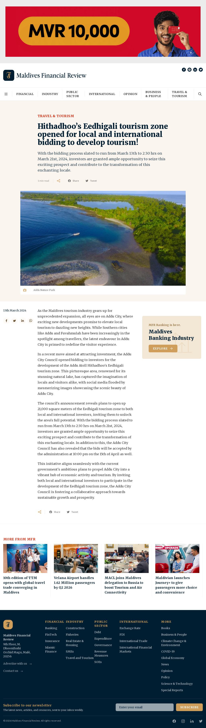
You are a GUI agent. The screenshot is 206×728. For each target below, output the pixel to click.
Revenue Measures (101, 653)
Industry (50, 94)
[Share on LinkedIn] (22, 320)
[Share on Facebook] (6, 320)
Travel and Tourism (80, 658)
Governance (103, 645)
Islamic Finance (51, 649)
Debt (97, 632)
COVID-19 (168, 651)
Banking (51, 628)
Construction (75, 628)
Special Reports (172, 690)
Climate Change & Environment (173, 643)
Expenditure (103, 638)
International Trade (133, 641)
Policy (165, 677)
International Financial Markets (135, 649)
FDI (122, 634)
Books (165, 628)
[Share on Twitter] (14, 320)
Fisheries (72, 634)
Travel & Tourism (179, 94)
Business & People (153, 94)
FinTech (51, 634)
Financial (25, 94)
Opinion (130, 94)
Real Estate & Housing (75, 643)
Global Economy (172, 658)
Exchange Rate (129, 628)
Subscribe (189, 707)
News (165, 664)
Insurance (52, 641)
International (102, 94)
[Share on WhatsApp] (30, 320)
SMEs (70, 651)
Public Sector (72, 94)
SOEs (98, 662)
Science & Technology (177, 684)
